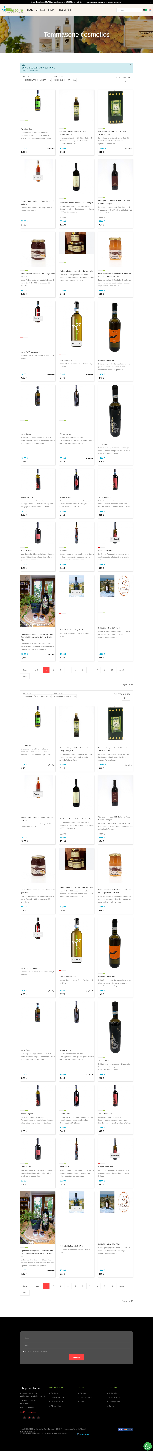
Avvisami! (38, 178)
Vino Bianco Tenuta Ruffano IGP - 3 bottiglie (76, 203)
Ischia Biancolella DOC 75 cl (109, 628)
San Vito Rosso (27, 550)
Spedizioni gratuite (57, 1402)
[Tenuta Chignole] (37, 479)
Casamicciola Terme (71, 1429)
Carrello (111, 1406)
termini (35, 1351)
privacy (44, 1351)
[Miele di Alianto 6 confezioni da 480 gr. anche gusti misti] (37, 249)
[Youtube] (33, 1417)
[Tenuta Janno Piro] (115, 479)
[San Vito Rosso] (37, 533)
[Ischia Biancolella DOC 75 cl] (115, 586)
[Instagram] (38, 1417)
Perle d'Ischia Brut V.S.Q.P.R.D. (71, 630)
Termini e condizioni (58, 1397)
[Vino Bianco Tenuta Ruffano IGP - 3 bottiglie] (76, 176)
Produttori (64, 10)
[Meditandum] (76, 533)
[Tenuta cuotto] (115, 411)
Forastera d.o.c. (27, 129)
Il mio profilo (113, 1393)
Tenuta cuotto (103, 444)
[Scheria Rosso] (76, 479)
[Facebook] (24, 1417)
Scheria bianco (65, 434)
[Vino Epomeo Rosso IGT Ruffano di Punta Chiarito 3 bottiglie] (115, 176)
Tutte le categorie (86, 1397)
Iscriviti (76, 1357)
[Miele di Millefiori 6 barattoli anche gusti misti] (76, 243)
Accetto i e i (36, 1351)
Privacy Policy (56, 1406)
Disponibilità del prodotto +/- (37, 80)
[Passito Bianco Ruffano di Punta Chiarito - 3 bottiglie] (37, 170)
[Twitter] (29, 1417)
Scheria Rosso (65, 497)
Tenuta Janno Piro (105, 497)
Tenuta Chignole (27, 497)
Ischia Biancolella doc (68, 360)
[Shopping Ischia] (13, 9)
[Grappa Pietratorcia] (115, 533)
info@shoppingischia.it (28, 1412)
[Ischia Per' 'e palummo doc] (37, 312)
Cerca (82, 1402)
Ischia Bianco (26, 434)
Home (30, 10)
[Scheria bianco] (76, 395)
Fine (25, 676)
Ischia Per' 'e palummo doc (31, 352)
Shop (51, 10)
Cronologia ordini (114, 1402)
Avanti (122, 670)
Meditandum (64, 550)
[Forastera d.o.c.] (37, 100)
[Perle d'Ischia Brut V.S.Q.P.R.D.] (76, 586)
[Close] (150, 2)
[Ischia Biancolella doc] (76, 324)
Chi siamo (41, 10)
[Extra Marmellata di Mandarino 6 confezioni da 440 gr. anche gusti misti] (115, 249)
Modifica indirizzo (115, 1397)
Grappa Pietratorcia (105, 550)
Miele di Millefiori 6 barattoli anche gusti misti (76, 271)
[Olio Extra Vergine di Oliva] (76, 107)
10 (112, 670)
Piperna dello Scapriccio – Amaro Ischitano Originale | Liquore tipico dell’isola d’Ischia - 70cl (37, 637)
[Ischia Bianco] (37, 395)
